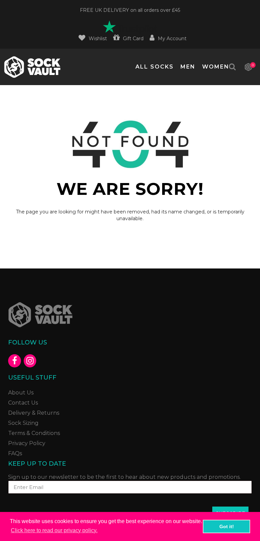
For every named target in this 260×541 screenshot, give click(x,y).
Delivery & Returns (33, 413)
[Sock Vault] (40, 314)
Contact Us (23, 403)
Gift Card (133, 38)
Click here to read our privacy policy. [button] (54, 530)
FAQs (15, 453)
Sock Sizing (23, 423)
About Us (21, 392)
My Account (172, 38)
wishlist (98, 38)
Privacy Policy (26, 443)
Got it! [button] (226, 526)
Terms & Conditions (34, 433)
